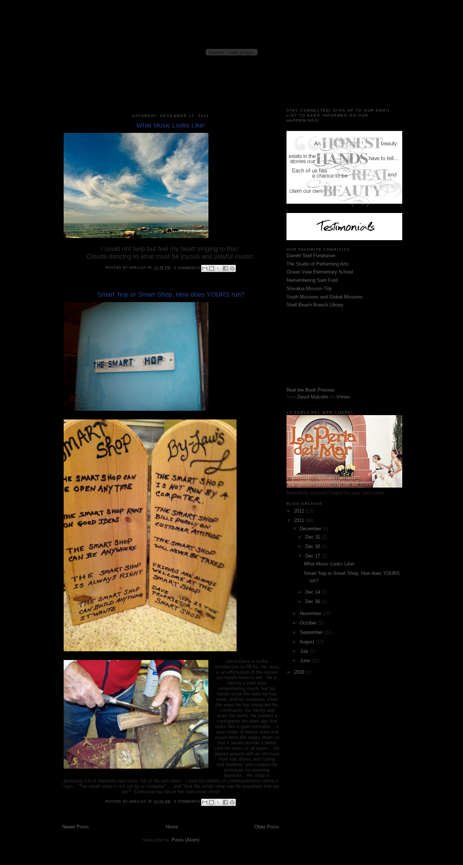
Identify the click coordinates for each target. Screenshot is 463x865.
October (309, 623)
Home (172, 827)
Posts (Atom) (185, 840)
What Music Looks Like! (170, 125)
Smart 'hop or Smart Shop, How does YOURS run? (171, 294)
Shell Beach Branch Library (315, 305)
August (308, 641)
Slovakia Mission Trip (309, 288)
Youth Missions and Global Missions (324, 297)
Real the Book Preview (310, 390)
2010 (300, 672)
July (305, 651)
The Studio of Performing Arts (317, 264)
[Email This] (204, 268)
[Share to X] (218, 268)
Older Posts (266, 827)
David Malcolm (312, 397)
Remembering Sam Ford (311, 280)
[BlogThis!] (211, 268)
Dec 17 (313, 556)
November (311, 613)
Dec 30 (313, 546)
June (305, 660)
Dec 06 (313, 601)
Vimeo (343, 397)
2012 (300, 511)
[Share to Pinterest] (232, 268)
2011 (300, 520)
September (312, 632)
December (311, 528)
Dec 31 (313, 537)
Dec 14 (313, 592)
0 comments (187, 268)
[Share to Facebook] (225, 268)
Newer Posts (75, 827)
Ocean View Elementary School (319, 272)
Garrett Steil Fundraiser (310, 255)
